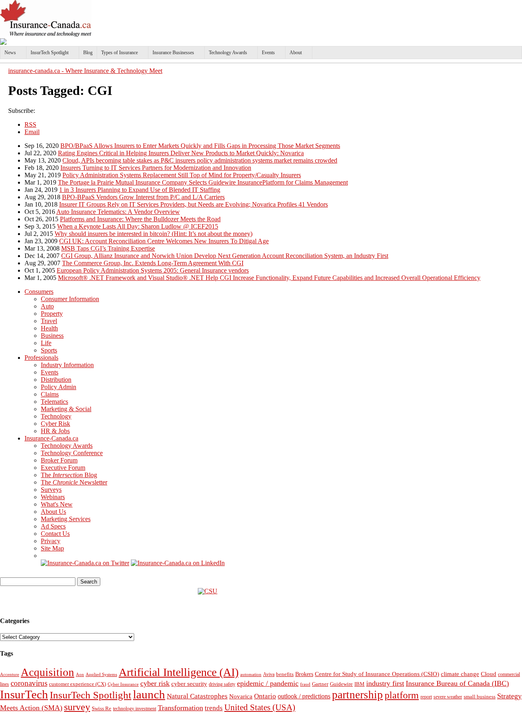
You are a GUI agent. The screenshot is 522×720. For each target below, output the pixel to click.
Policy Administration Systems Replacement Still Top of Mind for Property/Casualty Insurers (181, 175)
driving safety (222, 684)
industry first (385, 683)
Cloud (488, 674)
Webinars (53, 496)
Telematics (54, 401)
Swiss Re (101, 708)
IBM (359, 684)
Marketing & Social (66, 408)
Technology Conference (72, 452)
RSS (30, 124)
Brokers (304, 674)
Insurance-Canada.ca (51, 438)
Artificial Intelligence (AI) (179, 672)
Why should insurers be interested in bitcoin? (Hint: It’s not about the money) (153, 233)
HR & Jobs (55, 430)
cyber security (189, 683)
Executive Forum (63, 467)
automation (250, 674)
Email (32, 131)
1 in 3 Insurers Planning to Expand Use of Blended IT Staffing (139, 189)
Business (52, 335)
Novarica (240, 696)
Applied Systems (101, 674)
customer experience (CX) (77, 684)
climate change (460, 674)
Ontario (265, 696)
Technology (56, 416)
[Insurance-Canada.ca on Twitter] (85, 562)
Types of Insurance (119, 52)
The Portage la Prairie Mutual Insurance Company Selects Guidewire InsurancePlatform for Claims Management (203, 182)
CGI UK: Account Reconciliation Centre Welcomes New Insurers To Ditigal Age (164, 241)
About (296, 52)
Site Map (52, 548)
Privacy (50, 540)
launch (149, 694)
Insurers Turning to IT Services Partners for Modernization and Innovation (155, 167)
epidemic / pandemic (268, 683)
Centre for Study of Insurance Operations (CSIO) (377, 674)
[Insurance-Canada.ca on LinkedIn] (178, 562)
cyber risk (155, 683)
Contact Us (55, 533)
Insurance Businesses (173, 52)
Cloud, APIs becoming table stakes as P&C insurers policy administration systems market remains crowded (199, 160)
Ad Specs (53, 526)
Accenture (9, 674)
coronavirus (29, 683)
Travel (49, 320)
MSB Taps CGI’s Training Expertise (108, 248)
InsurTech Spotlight (50, 52)
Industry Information (67, 364)
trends (214, 708)
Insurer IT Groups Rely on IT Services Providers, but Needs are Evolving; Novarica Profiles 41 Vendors (193, 204)
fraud (305, 684)
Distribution (56, 379)
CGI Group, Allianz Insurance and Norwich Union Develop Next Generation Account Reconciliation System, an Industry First (224, 255)
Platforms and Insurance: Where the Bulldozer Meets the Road (140, 219)
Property (52, 313)
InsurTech (24, 694)
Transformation (180, 708)
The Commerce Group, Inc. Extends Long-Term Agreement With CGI (152, 263)
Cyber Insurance (123, 684)
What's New (57, 504)
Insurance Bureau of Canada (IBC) (457, 683)
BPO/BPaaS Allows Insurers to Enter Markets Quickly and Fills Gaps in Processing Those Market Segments (200, 145)
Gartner (320, 684)
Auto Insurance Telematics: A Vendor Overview (118, 211)
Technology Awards (228, 52)
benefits (285, 674)
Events (268, 52)
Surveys (51, 489)
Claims (50, 394)
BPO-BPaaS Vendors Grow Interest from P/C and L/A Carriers (143, 197)
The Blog (69, 474)
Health (49, 328)
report (426, 697)
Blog (88, 52)
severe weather (448, 697)
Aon (80, 674)
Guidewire (341, 684)
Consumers (38, 291)
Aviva (268, 674)
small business (479, 697)
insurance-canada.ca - (85, 70)
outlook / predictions (304, 696)
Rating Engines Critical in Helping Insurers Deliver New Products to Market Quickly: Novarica (181, 153)
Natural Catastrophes (197, 696)
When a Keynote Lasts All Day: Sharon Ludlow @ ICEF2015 (137, 226)
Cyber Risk (55, 423)
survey (77, 706)
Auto (47, 306)
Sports (49, 350)
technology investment (134, 708)
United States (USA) (259, 707)
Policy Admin (58, 386)
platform (402, 694)
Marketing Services (66, 518)
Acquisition (47, 672)
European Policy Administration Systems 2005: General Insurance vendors (153, 270)
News (10, 52)
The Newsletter (74, 482)
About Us (53, 511)
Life (46, 342)
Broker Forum (59, 460)
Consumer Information (70, 298)
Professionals (41, 357)
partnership (357, 695)
